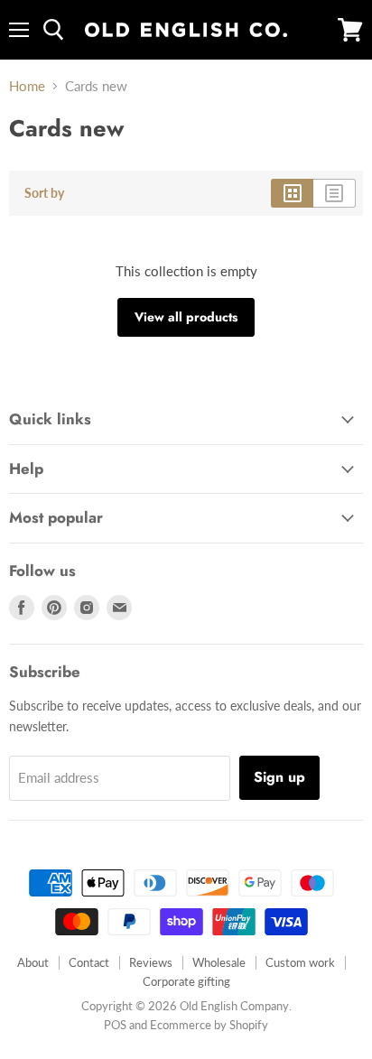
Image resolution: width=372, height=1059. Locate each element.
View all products (186, 317)
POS (115, 1024)
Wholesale (219, 962)
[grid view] (292, 193)
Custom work (300, 962)
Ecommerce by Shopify (209, 1024)
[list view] (334, 193)
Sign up (279, 776)
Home (27, 86)
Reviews (150, 962)
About (33, 962)
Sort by (44, 193)
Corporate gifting (186, 981)
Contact (89, 962)
